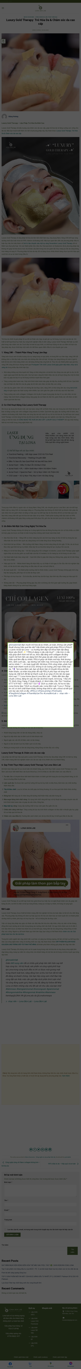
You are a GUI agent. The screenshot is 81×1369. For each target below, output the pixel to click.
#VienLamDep (44, 691)
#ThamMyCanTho (35, 693)
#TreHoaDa (56, 691)
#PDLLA (33, 691)
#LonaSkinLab (49, 693)
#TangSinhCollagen (17, 693)
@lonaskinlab (15, 645)
